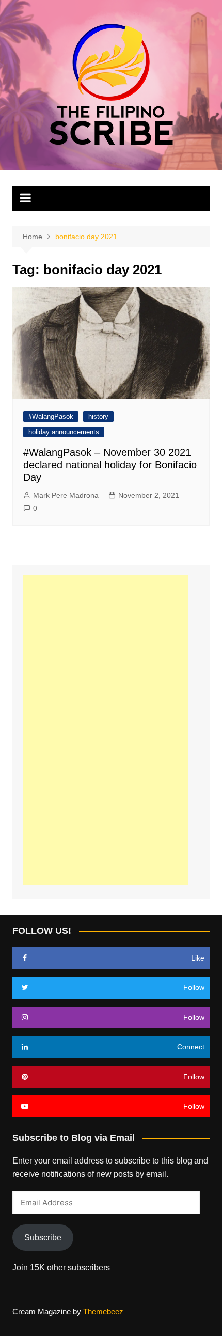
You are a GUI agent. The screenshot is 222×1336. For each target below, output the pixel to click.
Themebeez (103, 1311)
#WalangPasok (50, 416)
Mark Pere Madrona (66, 495)
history (98, 416)
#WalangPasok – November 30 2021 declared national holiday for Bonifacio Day (110, 465)
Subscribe (42, 1237)
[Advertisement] (105, 730)
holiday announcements (63, 432)
